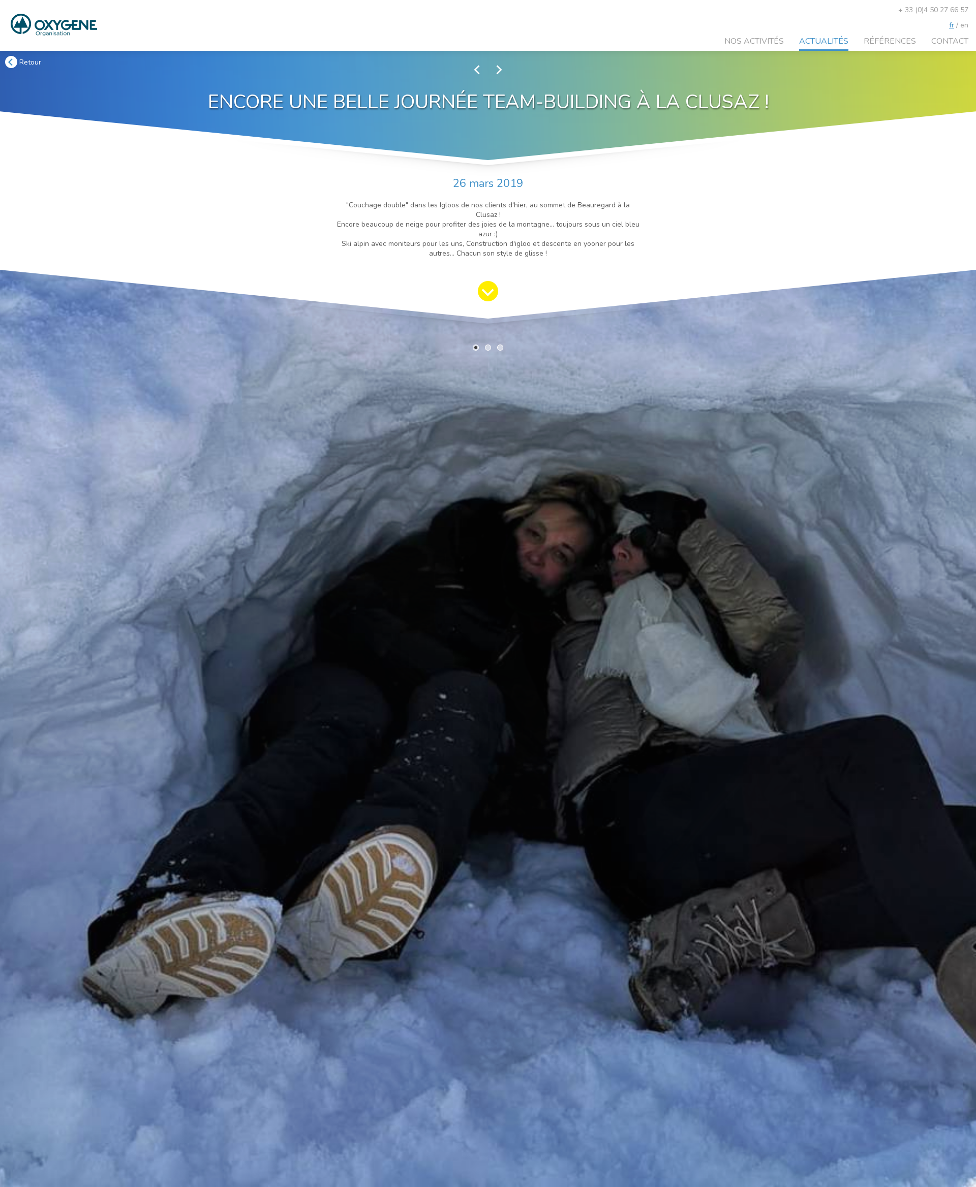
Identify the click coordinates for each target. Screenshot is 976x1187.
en (964, 25)
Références (890, 41)
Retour (29, 62)
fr (951, 25)
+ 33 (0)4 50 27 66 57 (933, 10)
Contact (949, 41)
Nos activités (754, 41)
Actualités (823, 41)
